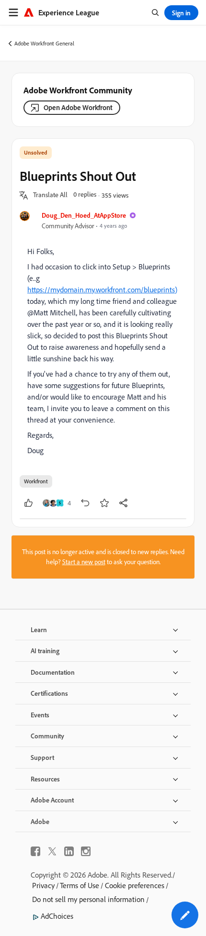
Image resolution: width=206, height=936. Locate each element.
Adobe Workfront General (44, 43)
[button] (50, 195)
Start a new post (83, 561)
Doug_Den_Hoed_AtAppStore (84, 215)
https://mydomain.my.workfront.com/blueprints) (102, 289)
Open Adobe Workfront (78, 107)
